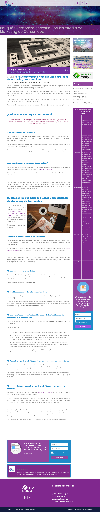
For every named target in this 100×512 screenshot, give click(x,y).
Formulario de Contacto (63, 502)
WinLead (37, 82)
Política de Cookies (89, 509)
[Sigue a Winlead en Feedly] (83, 75)
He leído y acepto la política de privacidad (59, 453)
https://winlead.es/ (86, 118)
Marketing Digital (26, 82)
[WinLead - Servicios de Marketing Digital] (83, 62)
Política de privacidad (79, 509)
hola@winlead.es (61, 499)
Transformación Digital (81, 103)
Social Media (77, 100)
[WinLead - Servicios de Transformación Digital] (83, 45)
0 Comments (46, 82)
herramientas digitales (45, 392)
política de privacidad (83, 322)
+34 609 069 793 (60, 496)
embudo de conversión (44, 169)
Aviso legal (70, 509)
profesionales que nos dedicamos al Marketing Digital (16, 213)
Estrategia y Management (81, 88)
